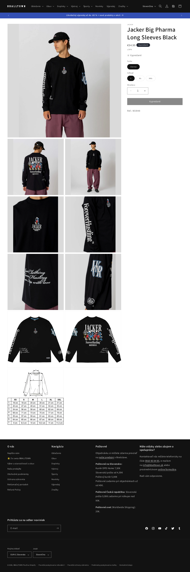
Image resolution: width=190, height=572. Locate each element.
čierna (135, 67)
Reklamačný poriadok (17, 484)
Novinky (55, 479)
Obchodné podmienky (18, 474)
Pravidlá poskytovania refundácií (52, 565)
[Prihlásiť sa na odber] (57, 528)
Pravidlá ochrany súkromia (78, 565)
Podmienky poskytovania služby (104, 565)
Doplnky (56, 463)
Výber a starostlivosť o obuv (20, 463)
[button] (37, 6)
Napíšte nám (13, 453)
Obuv (54, 458)
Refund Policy (14, 489)
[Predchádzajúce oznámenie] (8, 15)
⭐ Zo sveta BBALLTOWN (19, 458)
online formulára (167, 469)
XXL (152, 79)
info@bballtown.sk (153, 465)
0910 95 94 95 (152, 460)
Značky (55, 489)
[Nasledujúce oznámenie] (181, 15)
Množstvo (131, 85)
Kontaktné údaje (125, 565)
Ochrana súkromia (16, 479)
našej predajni (106, 457)
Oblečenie (56, 453)
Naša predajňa (14, 469)
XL (142, 79)
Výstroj (55, 469)
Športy (55, 474)
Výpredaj (56, 484)
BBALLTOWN (18, 565)
